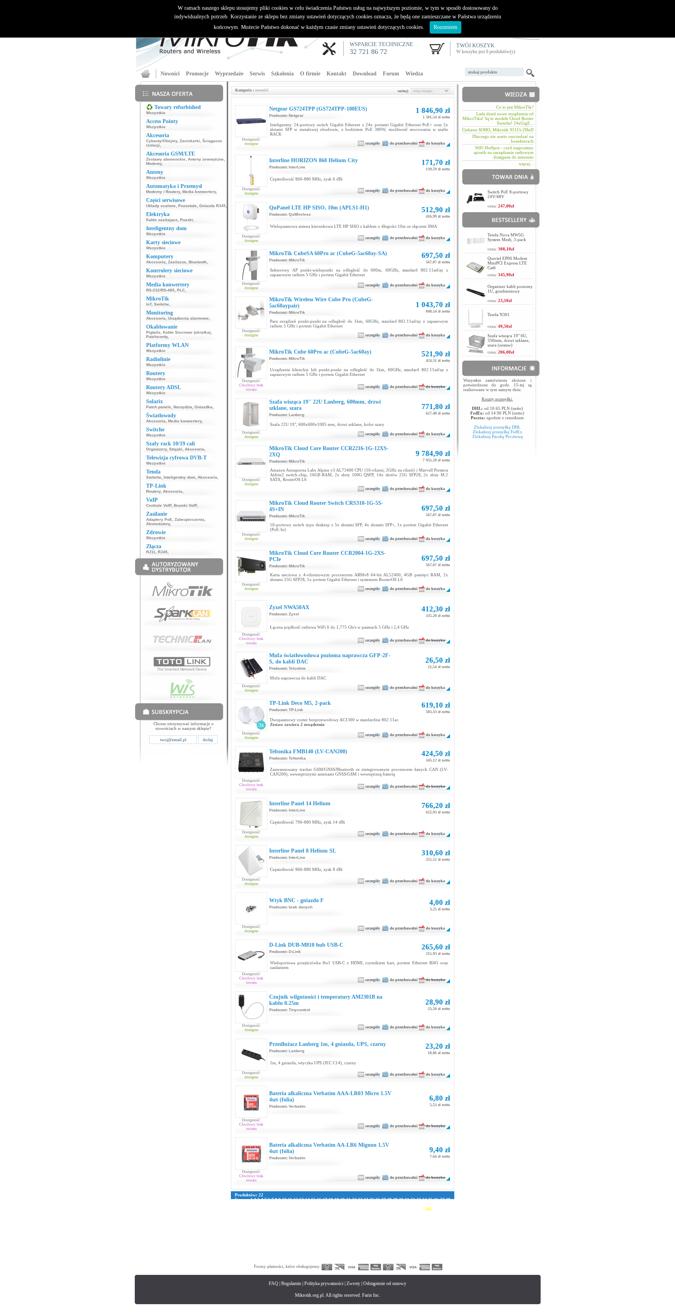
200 (344, 1227)
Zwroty (353, 1283)
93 (336, 1209)
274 (312, 1241)
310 (394, 1246)
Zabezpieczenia (189, 519)
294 (262, 1246)
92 (331, 1209)
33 (418, 1199)
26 (377, 1199)
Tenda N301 (499, 314)
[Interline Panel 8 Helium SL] (251, 875)
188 (246, 1227)
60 (360, 1204)
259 (402, 1237)
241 (254, 1237)
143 (303, 1218)
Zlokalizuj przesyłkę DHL (497, 427)
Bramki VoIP (185, 505)
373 (271, 1260)
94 (342, 1209)
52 (313, 1204)
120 (324, 1213)
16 (319, 1199)
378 (312, 1260)
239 (238, 1237)
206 (394, 1227)
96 (354, 1209)
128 (389, 1213)
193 (287, 1227)
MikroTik (297, 260)
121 (332, 1213)
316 (442, 1246)
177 (369, 1223)
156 (410, 1218)
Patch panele (158, 407)
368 (443, 1255)
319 (254, 1251)
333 (369, 1251)
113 (269, 1213)
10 (284, 1199)
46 (278, 1204)
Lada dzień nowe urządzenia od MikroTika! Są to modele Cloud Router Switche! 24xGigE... (498, 118)
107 (436, 1209)
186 (443, 1223)
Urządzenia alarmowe (188, 318)
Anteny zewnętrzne (206, 159)
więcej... (526, 163)
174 (344, 1223)
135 (238, 1218)
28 (389, 1199)
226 (344, 1232)
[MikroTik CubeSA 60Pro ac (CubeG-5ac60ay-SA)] (251, 279)
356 (344, 1255)
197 (320, 1227)
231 (385, 1232)
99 (372, 1209)
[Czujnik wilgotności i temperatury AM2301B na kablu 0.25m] (251, 1021)
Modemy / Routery (163, 191)
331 (353, 1251)
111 (254, 1213)
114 (277, 1213)
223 (320, 1232)
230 (377, 1232)
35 (430, 1199)
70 (418, 1204)
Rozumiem (445, 27)
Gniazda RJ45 (212, 206)
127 (381, 1213)
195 (303, 1227)
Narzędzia (182, 407)
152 (377, 1218)
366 (426, 1255)
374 (279, 1260)
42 (254, 1204)
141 (287, 1218)
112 (261, 1213)
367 (435, 1255)
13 (301, 1199)
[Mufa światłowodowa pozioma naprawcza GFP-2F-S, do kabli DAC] (251, 681)
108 (444, 1209)
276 (328, 1241)
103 (403, 1209)
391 (418, 1260)
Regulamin (291, 1283)
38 (448, 1199)
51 (307, 1204)
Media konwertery (199, 191)
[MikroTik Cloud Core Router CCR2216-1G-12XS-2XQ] (251, 475)
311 (402, 1246)
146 (328, 1218)
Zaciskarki (190, 141)
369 (238, 1260)
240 (246, 1237)
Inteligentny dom (179, 477)
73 (436, 1204)
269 (271, 1241)
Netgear (296, 115)
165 (271, 1223)
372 (262, 1260)
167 (287, 1223)
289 (435, 1241)
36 (436, 1199)
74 (442, 1204)
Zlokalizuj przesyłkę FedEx (497, 431)
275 (320, 1241)
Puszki (186, 220)
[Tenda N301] (476, 326)
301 (320, 1246)
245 (287, 1237)
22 (354, 1199)
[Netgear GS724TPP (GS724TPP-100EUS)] (251, 135)
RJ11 (150, 552)
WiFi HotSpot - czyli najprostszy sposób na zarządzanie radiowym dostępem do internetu (504, 152)
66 (395, 1204)
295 (271, 1246)
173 (336, 1223)
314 (426, 1246)
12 (295, 1199)
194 (295, 1227)
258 (394, 1237)
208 (410, 1227)
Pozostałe (187, 206)
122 (340, 1213)
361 (385, 1255)
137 (254, 1218)
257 (385, 1237)
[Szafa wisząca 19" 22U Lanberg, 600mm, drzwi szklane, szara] (251, 428)
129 (398, 1213)
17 (325, 1199)
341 (435, 1251)
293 (254, 1246)
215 (254, 1232)
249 (320, 1237)
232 (394, 1232)
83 (278, 1209)
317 (238, 1251)
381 (336, 1260)
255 (369, 1237)
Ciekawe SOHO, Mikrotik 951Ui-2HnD (498, 129)
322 (279, 1251)
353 (320, 1255)
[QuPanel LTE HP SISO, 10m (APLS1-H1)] (251, 232)
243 (271, 1237)
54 (325, 1204)
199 (336, 1227)
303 (336, 1246)
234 (410, 1232)
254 (361, 1237)
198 (328, 1227)
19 (336, 1199)
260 (410, 1237)
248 (312, 1237)
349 (287, 1255)
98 (366, 1209)
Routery (153, 491)
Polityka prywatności (323, 1283)
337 (402, 1251)
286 (410, 1241)
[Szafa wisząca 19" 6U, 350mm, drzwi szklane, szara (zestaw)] (476, 352)
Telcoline (297, 668)
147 (336, 1218)
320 (262, 1251)
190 (262, 1227)
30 (401, 1199)
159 (435, 1218)
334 (377, 1251)
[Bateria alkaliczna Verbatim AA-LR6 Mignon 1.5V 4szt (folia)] (251, 1167)
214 (246, 1232)
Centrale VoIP (158, 505)
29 (395, 1199)
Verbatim (297, 1106)
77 (243, 1209)
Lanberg (296, 415)
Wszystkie (156, 113)
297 (287, 1246)
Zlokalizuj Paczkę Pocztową (497, 436)
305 (353, 1246)
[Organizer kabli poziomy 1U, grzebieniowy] (476, 300)
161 (238, 1223)
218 (279, 1232)
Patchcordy (157, 336)
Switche (161, 304)
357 (353, 1255)
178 (377, 1223)
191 (271, 1227)
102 (395, 1209)
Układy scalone (161, 206)
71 (424, 1204)
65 (389, 1204)
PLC (181, 290)
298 (295, 1246)
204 (377, 1227)
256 (377, 1237)
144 (312, 1218)
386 (377, 1260)
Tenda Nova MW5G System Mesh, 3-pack (507, 237)
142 (295, 1218)
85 (290, 1209)
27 (383, 1199)
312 (410, 1246)
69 (413, 1204)
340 (426, 1251)
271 (287, 1241)
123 (348, 1213)
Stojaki (175, 449)
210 (426, 1227)
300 (312, 1246)
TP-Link (296, 710)
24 (366, 1199)
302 (328, 1246)
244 (279, 1237)
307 (369, 1246)
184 (426, 1223)
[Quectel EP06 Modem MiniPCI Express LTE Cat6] (476, 274)
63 (377, 1204)
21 (348, 1199)
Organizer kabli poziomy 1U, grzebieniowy (510, 288)
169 (303, 1223)
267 (254, 1241)
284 (394, 1241)
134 (439, 1213)
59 (354, 1204)
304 (344, 1246)
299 (303, 1246)
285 (402, 1241)
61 (366, 1204)
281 (369, 1241)
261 (418, 1237)
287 (418, 1241)
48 (290, 1204)
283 (385, 1241)
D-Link (295, 951)
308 (377, 1246)
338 (410, 1251)
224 (328, 1232)
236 (426, 1232)
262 (426, 1237)
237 (435, 1232)
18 (331, 1199)
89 (313, 1209)
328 (328, 1251)
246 (295, 1237)
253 (353, 1237)
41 (248, 1204)
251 (336, 1237)
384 (361, 1260)
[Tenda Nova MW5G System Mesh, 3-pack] (476, 248)
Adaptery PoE (159, 519)
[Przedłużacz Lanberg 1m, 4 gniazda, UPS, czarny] (251, 1068)
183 (418, 1223)
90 (319, 1209)
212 (442, 1227)
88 (307, 1209)
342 (443, 1251)
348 (279, 1255)
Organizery (156, 449)
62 (372, 1204)
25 (372, 1199)
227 (353, 1232)
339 (418, 1251)
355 (336, 1255)
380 (328, 1260)
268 (262, 1241)
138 (262, 1218)
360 (377, 1255)
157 (418, 1218)
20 (342, 1199)
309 (385, 1246)
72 (430, 1204)
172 (328, 1223)
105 (419, 1209)
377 (303, 1260)
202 (361, 1227)
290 (443, 1241)
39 (237, 1204)
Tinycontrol (299, 1010)
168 (295, 1223)
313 (418, 1246)
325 (303, 1251)
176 (361, 1223)
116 (292, 1213)
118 (308, 1213)
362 (394, 1255)
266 (246, 1241)
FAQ (273, 1283)
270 (279, 1241)
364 (410, 1255)
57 (342, 1204)
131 (414, 1213)
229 (369, 1232)
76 (237, 1209)
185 (435, 1223)
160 (443, 1218)
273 (303, 1241)
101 (387, 1209)
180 (394, 1223)
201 (353, 1227)
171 (320, 1223)
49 (295, 1204)
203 (369, 1227)
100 (378, 1209)
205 (385, 1227)
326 (312, 1251)
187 (238, 1227)
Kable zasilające (162, 220)
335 (385, 1251)
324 (295, 1251)
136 (246, 1218)
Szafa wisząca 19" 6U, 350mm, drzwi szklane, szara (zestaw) (509, 340)
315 (434, 1246)
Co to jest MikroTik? (515, 107)
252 (344, 1237)
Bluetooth (198, 262)
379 (320, 1260)
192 (279, 1227)
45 (272, 1204)
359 (369, 1255)
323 (287, 1251)
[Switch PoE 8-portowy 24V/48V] (476, 202)
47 (284, 1204)
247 (303, 1237)
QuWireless (300, 214)
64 (383, 1204)
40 (243, 1204)
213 (238, 1232)
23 (360, 1199)
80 (260, 1209)
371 (254, 1260)
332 (361, 1251)
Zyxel (294, 614)
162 (246, 1223)
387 (385, 1260)
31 (407, 1199)
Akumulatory (158, 524)
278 (344, 1241)
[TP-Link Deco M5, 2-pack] (251, 729)
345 (254, 1255)
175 (353, 1223)
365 (418, 1255)
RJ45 (163, 552)
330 (344, 1251)
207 (402, 1227)
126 (373, 1213)
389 (402, 1260)
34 (424, 1199)
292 (246, 1246)
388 (394, 1260)
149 (353, 1218)
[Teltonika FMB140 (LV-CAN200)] (251, 776)
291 (238, 1246)
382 (344, 1260)
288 (426, 1241)
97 (360, 1209)
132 (422, 1213)
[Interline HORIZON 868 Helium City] (251, 184)
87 (301, 1209)
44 (266, 1204)
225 (336, 1232)
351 (303, 1255)
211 (435, 1227)
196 (312, 1227)
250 (328, 1237)
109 (238, 1213)
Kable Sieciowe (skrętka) (187, 332)
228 (361, 1232)
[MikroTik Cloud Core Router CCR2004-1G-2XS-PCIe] (251, 580)
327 (320, 1251)
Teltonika (297, 758)
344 (246, 1255)
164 (262, 1223)
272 (295, 1241)
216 (262, 1232)
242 (262, 1237)
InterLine (297, 167)
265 (238, 1241)
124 (357, 1213)
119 (316, 1213)
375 (287, 1260)
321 (271, 1251)
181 (402, 1223)
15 (313, 1199)
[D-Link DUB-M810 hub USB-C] (251, 969)
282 (377, 1241)
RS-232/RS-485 (160, 290)
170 (312, 1223)
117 (300, 1213)
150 (361, 1218)
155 (402, 1218)
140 (279, 1218)
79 (254, 1209)
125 (365, 1213)
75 (448, 1204)
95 (348, 1209)
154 (394, 1218)
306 (361, 1246)
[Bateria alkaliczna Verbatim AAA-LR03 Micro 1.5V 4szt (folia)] (251, 1116)
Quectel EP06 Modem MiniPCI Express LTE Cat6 (507, 263)
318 (246, 1251)
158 (426, 1218)
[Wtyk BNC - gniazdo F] (251, 922)
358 (361, 1255)
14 (307, 1199)
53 (319, 1204)
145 (320, 1218)
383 (353, 1260)
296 (279, 1246)
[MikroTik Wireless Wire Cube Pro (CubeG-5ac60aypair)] (251, 326)
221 (303, 1232)
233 (402, 1232)
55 (331, 1204)
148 (344, 1218)
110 (246, 1213)
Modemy (154, 163)
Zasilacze (177, 262)
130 (406, 1213)
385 (369, 1260)
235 (418, 1232)
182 (410, 1223)
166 (279, 1223)
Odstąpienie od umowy (384, 1283)
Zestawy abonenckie (166, 159)
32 (413, 1199)
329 (336, 1251)
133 (430, 1213)
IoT (149, 304)
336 (394, 1251)
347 (271, 1255)
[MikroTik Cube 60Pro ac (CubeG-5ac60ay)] (251, 376)
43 (260, 1204)
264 (443, 1237)
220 (295, 1232)
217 (271, 1232)
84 (284, 1209)
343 (238, 1255)
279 (353, 1241)
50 (301, 1204)
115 (285, 1213)
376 (295, 1260)
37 (442, 1199)
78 (248, 1209)
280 (361, 1241)
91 (325, 1209)
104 (411, 1209)
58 (348, 1204)
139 (271, 1218)
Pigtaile (153, 332)
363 (402, 1255)
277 (336, 1241)
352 (312, 1255)
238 (443, 1232)
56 (336, 1204)
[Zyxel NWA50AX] (251, 630)
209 (418, 1227)
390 (410, 1260)
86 (295, 1209)
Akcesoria (156, 262)
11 (290, 1199)
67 (401, 1204)
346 (262, 1255)
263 (435, 1237)
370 (246, 1260)
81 (266, 1209)
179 (385, 1223)
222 (312, 1232)
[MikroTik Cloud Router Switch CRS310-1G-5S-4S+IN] (251, 530)
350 (295, 1255)
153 (385, 1218)
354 (328, 1255)
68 (407, 1204)
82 (272, 1209)
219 (287, 1232)
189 (254, 1227)
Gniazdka (203, 407)
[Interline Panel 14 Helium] (251, 828)
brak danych (300, 907)
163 (254, 1223)
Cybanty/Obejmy (161, 141)
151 (369, 1218)
